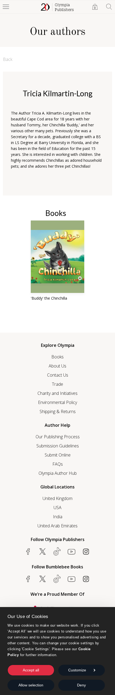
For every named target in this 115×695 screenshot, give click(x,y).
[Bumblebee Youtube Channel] (71, 579)
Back (7, 59)
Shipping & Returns (58, 411)
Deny (81, 685)
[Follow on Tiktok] (57, 579)
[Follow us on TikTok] (57, 551)
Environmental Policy (57, 402)
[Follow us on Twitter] (42, 551)
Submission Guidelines (57, 446)
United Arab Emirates (57, 526)
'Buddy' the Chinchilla (49, 298)
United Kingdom (57, 498)
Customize (77, 670)
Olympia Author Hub (58, 473)
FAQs (57, 464)
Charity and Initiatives (57, 393)
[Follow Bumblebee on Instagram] (86, 579)
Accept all (31, 670)
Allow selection (30, 685)
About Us (57, 366)
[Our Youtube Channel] (71, 551)
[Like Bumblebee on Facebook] (28, 579)
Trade (57, 384)
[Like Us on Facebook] (28, 551)
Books (57, 357)
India (57, 517)
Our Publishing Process (58, 437)
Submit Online (58, 455)
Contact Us (57, 375)
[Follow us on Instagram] (86, 551)
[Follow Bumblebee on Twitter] (42, 579)
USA (57, 507)
